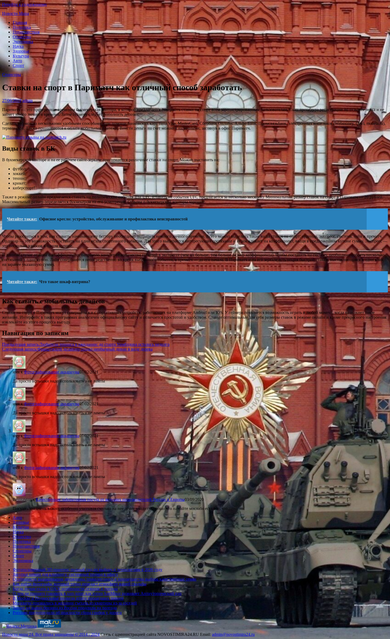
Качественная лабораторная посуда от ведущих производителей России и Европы (110, 499)
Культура (21, 56)
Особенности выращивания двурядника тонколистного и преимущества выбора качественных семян (104, 579)
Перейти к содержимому (24, 4)
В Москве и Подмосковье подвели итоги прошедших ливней (68, 598)
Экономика (23, 41)
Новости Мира (15, 13)
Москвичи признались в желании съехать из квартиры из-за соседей (75, 603)
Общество (22, 37)
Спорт (18, 65)
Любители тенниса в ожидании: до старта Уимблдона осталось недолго (86, 344)
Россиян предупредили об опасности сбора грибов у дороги (67, 612)
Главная (20, 22)
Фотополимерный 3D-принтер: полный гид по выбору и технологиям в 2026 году (87, 569)
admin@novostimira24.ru (233, 634)
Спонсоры (11, 74)
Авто (17, 60)
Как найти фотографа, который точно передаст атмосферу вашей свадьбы (79, 584)
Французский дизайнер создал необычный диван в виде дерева (77, 349)
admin (27, 100)
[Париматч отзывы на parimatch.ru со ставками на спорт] (34, 137)
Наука (18, 46)
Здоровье (21, 51)
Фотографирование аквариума (51, 372)
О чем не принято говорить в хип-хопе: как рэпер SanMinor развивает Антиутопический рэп (97, 593)
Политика (22, 27)
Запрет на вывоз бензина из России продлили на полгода (65, 608)
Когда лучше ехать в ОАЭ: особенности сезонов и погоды (65, 588)
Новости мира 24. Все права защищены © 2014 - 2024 (50, 634)
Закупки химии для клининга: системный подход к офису (65, 574)
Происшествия (26, 32)
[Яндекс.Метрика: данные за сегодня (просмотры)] (19, 626)
